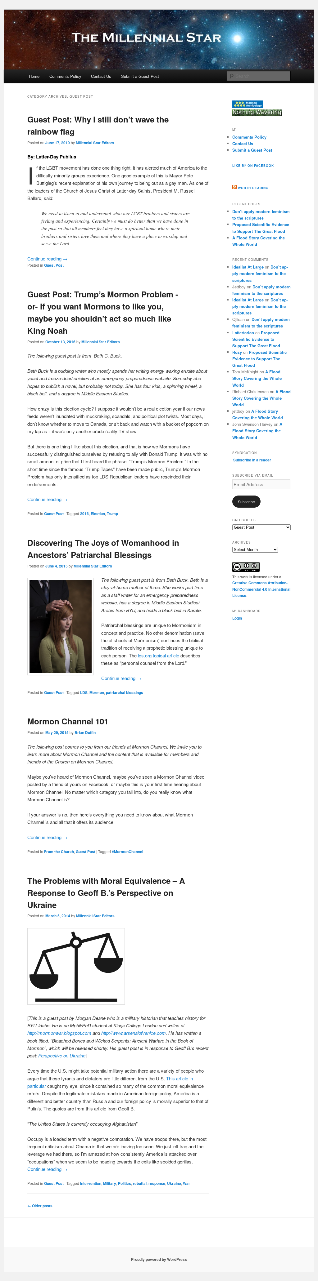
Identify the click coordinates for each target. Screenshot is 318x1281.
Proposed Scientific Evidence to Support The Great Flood (256, 339)
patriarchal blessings (124, 692)
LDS (84, 692)
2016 (84, 513)
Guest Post (54, 265)
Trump (112, 513)
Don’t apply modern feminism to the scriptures (260, 273)
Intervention (90, 1183)
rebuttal (140, 1183)
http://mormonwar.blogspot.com (59, 1033)
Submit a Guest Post (140, 76)
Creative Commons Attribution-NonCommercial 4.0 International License (261, 589)
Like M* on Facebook (253, 165)
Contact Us (101, 76)
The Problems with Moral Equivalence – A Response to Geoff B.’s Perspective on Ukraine (106, 892)
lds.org (145, 655)
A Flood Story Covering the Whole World (257, 378)
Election (98, 513)
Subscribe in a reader (252, 460)
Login (237, 618)
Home (34, 76)
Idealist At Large (248, 267)
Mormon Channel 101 (67, 721)
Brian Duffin (85, 732)
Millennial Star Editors (95, 142)
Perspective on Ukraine (61, 1055)
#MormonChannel (127, 851)
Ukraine (174, 1183)
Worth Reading (253, 188)
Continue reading (47, 258)
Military (109, 1183)
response (156, 1183)
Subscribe (246, 501)
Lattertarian (243, 333)
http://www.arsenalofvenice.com (133, 1033)
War (186, 1183)
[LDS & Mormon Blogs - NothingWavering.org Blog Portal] (257, 114)
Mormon (96, 692)
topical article (166, 655)
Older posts (39, 1205)
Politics (124, 1183)
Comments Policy (65, 76)
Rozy (237, 352)
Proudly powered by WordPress (159, 1259)
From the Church (59, 851)
